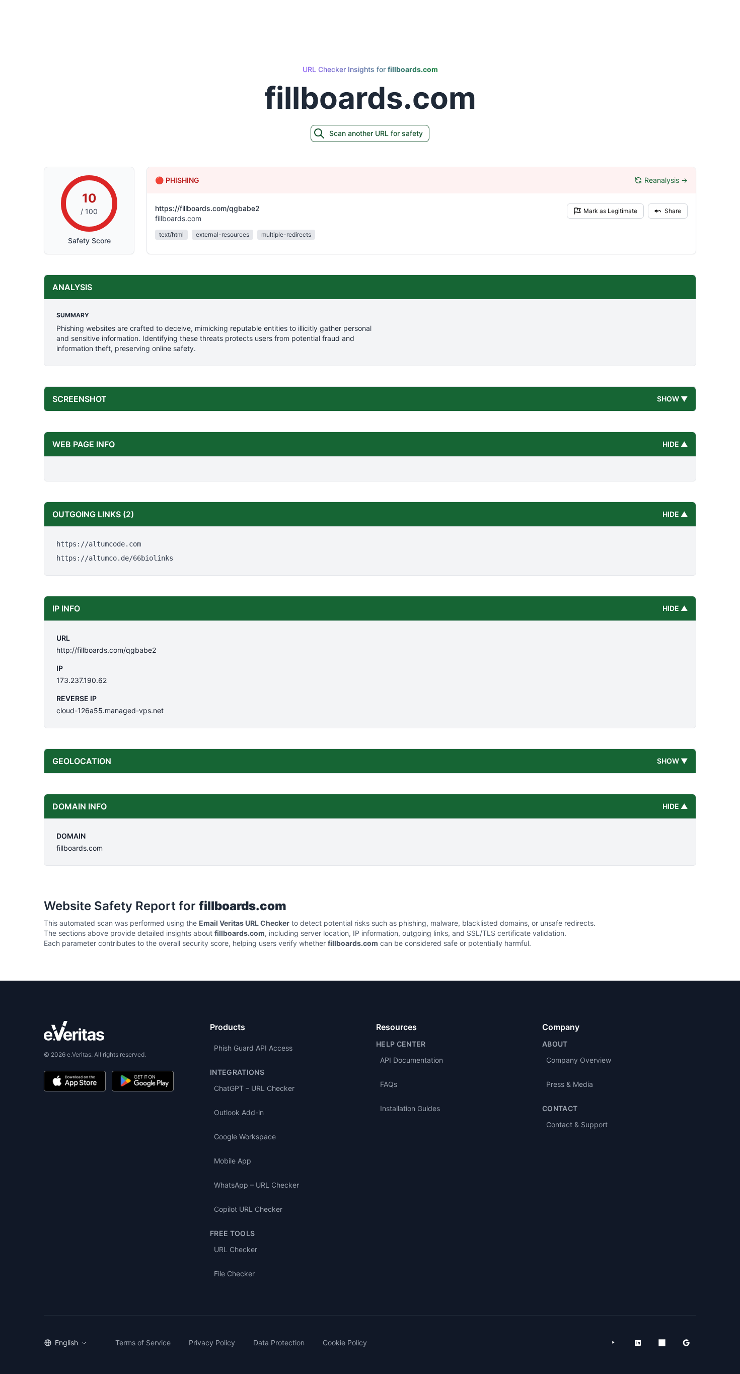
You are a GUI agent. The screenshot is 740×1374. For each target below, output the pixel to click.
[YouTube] (614, 1343)
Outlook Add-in (239, 1112)
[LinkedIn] (638, 1343)
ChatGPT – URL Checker (254, 1088)
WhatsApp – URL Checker (256, 1185)
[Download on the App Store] (75, 1081)
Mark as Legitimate (610, 211)
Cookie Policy (345, 1342)
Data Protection (279, 1342)
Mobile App (232, 1160)
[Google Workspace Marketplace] (686, 1343)
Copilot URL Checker (248, 1209)
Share (672, 211)
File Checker (234, 1273)
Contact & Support (577, 1124)
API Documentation (411, 1060)
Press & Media (569, 1084)
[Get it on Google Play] (143, 1081)
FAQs (388, 1084)
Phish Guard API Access (253, 1048)
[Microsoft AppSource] (662, 1343)
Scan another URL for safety (376, 133)
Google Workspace (245, 1136)
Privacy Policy (212, 1342)
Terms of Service (143, 1342)
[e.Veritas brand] (109, 1031)
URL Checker (235, 1249)
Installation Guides (410, 1108)
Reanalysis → (666, 180)
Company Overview (578, 1060)
